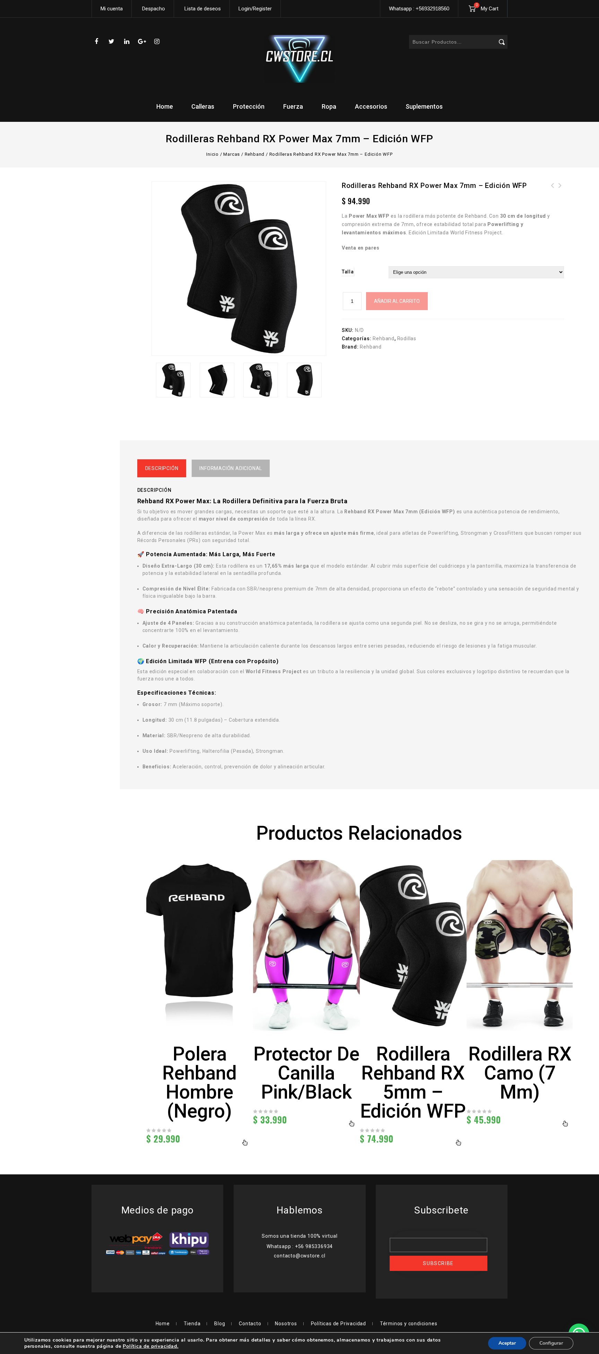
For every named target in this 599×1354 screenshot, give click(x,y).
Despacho (153, 9)
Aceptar (507, 1343)
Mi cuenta (112, 9)
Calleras (202, 106)
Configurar (551, 1343)
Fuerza (293, 106)
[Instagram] (157, 41)
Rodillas (406, 338)
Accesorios (371, 106)
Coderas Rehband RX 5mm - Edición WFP (552, 193)
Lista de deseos (202, 9)
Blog (219, 1323)
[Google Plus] (142, 41)
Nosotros (286, 1323)
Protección (248, 106)
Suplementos (424, 106)
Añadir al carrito (397, 301)
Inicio (212, 154)
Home (164, 106)
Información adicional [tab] (230, 468)
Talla (348, 271)
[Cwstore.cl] (299, 59)
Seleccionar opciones (245, 1142)
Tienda (192, 1323)
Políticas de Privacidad (338, 1323)
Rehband (255, 154)
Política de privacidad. (150, 1346)
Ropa (329, 106)
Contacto (250, 1323)
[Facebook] (96, 41)
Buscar (501, 42)
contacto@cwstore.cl (299, 1255)
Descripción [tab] (162, 468)
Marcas (231, 154)
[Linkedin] (127, 41)
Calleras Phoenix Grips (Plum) (560, 193)
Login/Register (255, 9)
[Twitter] (111, 41)
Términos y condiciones (408, 1323)
